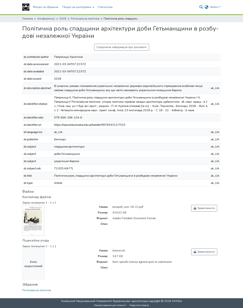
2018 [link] (62, 19)
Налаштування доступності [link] (110, 305)
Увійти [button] (214, 7)
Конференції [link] (46, 19)
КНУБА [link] (177, 301)
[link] (204, 208)
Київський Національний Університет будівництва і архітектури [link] (104, 301)
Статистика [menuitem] (105, 7)
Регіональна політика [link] (85, 19)
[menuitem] (78, 7)
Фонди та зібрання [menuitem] (45, 7)
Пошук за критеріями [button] (76, 7)
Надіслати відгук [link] (139, 305)
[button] (25, 7)
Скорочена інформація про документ (121, 47)
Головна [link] (27, 19)
